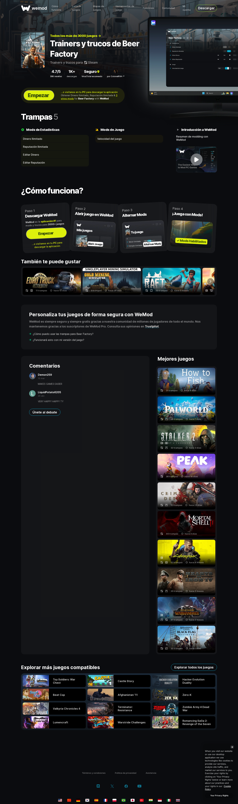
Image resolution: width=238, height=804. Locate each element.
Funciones (148, 8)
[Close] (232, 747)
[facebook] (126, 786)
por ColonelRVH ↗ (116, 76)
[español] (96, 800)
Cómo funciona (56, 8)
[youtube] (139, 786)
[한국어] (87, 800)
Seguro (90, 71)
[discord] (98, 786)
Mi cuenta (186, 8)
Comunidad (168, 8)
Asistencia (151, 773)
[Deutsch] (78, 800)
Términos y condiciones (94, 773)
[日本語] (133, 800)
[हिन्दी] (151, 800)
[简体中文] (69, 800)
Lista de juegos (76, 8)
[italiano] (169, 800)
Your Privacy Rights (219, 795)
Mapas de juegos (98, 8)
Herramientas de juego (125, 8)
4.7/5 (56, 71)
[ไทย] (178, 800)
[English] (60, 800)
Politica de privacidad (125, 773)
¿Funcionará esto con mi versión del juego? (58, 340)
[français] (105, 800)
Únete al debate (45, 412)
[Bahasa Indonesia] (160, 800)
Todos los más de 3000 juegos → (75, 36)
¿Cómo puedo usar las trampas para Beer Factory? (63, 334)
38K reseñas (56, 76)
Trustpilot (152, 326)
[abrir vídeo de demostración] (196, 159)
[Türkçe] (142, 800)
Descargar (206, 8)
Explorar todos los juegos (194, 667)
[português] (123, 800)
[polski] (114, 800)
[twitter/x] (112, 786)
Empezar (38, 95)
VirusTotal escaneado (92, 76)
